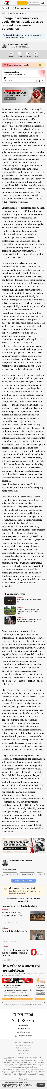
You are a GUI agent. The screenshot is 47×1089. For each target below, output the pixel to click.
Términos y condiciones (23, 1045)
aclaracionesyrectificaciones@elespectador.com (23, 1068)
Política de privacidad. (34, 1005)
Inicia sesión (8, 996)
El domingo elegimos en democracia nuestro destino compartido (29, 621)
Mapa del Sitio (23, 1025)
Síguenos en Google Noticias (25, 881)
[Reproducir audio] (5, 77)
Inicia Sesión (34, 3)
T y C (21, 1005)
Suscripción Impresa (23, 1029)
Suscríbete (22, 3)
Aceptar (41, 1085)
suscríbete (17, 996)
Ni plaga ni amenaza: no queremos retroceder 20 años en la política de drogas (28, 612)
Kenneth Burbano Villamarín (18, 44)
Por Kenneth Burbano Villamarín (20, 861)
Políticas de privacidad (23, 1048)
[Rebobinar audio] (36, 81)
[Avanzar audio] (39, 81)
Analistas (20, 597)
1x (43, 80)
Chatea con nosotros (25, 1036)
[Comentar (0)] (27, 54)
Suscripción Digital (23, 1032)
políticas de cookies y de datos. (19, 1087)
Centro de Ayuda (23, 1050)
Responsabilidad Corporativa (23, 1042)
